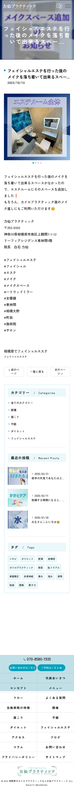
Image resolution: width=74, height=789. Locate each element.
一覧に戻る (37, 372)
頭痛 (21, 585)
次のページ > (60, 371)
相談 (11, 585)
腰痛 (13, 410)
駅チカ (32, 585)
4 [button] (41, 163)
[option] (37, 127)
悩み (50, 576)
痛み (40, 576)
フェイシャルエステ (15, 356)
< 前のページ (13, 371)
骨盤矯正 (14, 576)
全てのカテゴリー (22, 403)
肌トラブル (54, 567)
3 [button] (38, 163)
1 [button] (33, 163)
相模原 (51, 558)
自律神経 (28, 576)
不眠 (13, 424)
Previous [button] (8, 129)
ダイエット (18, 431)
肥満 (40, 558)
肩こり (15, 417)
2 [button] (36, 163)
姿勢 (60, 576)
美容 (40, 567)
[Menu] (67, 5)
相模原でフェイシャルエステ (26, 350)
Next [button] (66, 129)
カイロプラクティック (21, 567)
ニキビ (13, 558)
